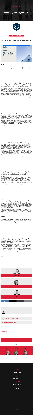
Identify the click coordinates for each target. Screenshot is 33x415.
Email (20, 301)
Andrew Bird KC (3, 238)
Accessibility (16, 410)
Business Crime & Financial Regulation (5, 329)
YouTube (19, 391)
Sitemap (16, 408)
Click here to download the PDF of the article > (16, 35)
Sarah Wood (14, 15)
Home (16, 400)
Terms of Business (17, 409)
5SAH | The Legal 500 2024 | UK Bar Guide (9, 322)
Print (28, 301)
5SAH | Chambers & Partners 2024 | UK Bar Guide (10, 318)
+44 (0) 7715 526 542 (16, 384)
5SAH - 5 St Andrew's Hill (16, 2)
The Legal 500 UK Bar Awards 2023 (19, 253)
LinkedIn (5, 301)
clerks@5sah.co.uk (16, 378)
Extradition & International (4, 331)
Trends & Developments (13, 41)
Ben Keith (18, 15)
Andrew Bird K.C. (9, 15)
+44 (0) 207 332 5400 (16, 6)
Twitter (16, 391)
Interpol (2, 333)
